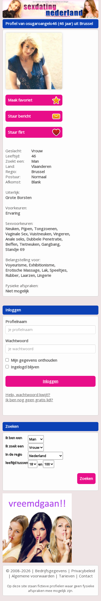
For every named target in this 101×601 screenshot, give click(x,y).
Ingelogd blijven (24, 366)
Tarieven (67, 575)
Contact (86, 575)
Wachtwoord (16, 340)
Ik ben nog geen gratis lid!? (29, 399)
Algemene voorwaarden (33, 575)
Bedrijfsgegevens (51, 570)
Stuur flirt (16, 132)
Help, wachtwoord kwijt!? (27, 394)
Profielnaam (16, 321)
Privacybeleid (83, 570)
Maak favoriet (20, 99)
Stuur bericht (19, 116)
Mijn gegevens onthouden (33, 360)
